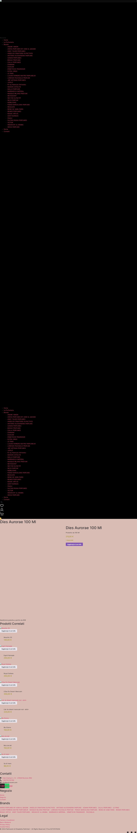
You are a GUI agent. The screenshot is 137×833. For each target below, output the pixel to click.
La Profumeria (9, 42)
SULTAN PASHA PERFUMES (17, 120)
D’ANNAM (10, 64)
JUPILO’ (10, 82)
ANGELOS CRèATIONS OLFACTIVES (20, 53)
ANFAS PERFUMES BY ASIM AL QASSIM (21, 49)
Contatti (7, 131)
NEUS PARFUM (12, 100)
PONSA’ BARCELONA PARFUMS (18, 105)
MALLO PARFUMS (13, 89)
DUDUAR (10, 67)
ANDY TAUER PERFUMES (16, 51)
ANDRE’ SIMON (12, 47)
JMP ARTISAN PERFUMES (16, 80)
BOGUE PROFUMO (14, 60)
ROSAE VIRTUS (12, 113)
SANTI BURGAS (12, 116)
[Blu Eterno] (4, 718)
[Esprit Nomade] (6, 646)
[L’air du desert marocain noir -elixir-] (13, 700)
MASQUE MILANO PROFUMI (17, 93)
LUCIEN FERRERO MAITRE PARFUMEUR (21, 76)
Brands (6, 44)
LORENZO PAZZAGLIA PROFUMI (18, 78)
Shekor (9, 118)
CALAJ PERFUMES (14, 62)
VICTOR (10, 122)
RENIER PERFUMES (14, 111)
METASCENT (12, 96)
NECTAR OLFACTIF (14, 98)
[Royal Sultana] (5, 664)
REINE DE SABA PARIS (15, 109)
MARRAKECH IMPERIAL (15, 91)
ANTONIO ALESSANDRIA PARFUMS (19, 56)
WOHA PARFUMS (13, 127)
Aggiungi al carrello (74, 544)
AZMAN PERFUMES (14, 58)
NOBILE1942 (11, 102)
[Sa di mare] (4, 754)
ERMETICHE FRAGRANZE (16, 69)
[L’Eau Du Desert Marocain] (10, 682)
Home (6, 40)
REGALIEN (11, 107)
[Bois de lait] (4, 736)
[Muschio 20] (5, 628)
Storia (6, 129)
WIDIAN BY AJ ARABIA (15, 125)
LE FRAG (10, 73)
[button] (68, 270)
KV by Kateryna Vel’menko (16, 85)
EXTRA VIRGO (12, 71)
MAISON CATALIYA (14, 87)
